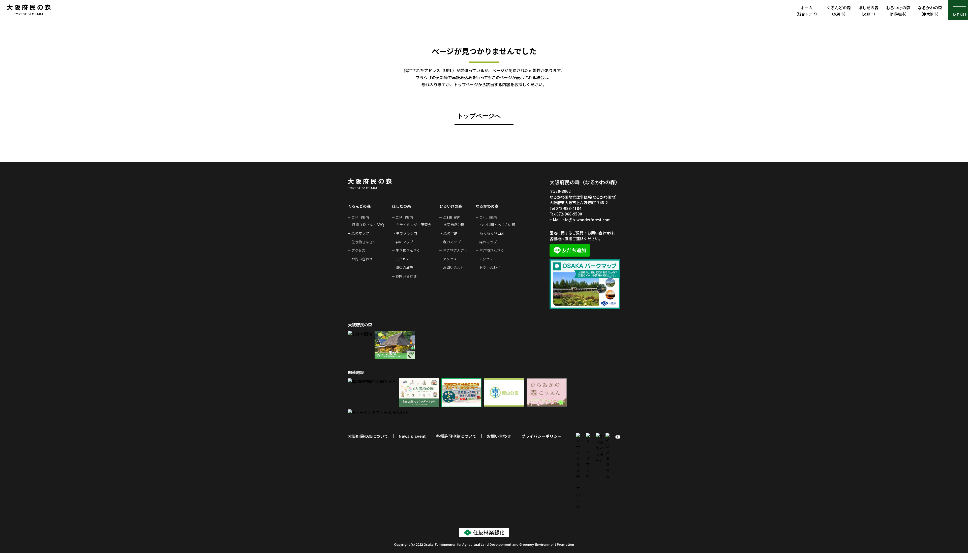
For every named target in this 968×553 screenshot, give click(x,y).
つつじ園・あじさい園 (497, 224)
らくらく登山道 (492, 233)
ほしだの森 (868, 10)
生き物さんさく (363, 241)
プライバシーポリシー (541, 436)
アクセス (358, 250)
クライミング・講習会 (413, 224)
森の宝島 (450, 233)
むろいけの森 (898, 10)
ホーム (806, 10)
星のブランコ (406, 233)
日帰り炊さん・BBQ (368, 224)
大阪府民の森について (368, 436)
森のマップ (360, 233)
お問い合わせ (362, 258)
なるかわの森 (930, 10)
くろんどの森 (839, 10)
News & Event (412, 436)
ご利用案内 (360, 217)
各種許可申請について (456, 436)
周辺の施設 (404, 267)
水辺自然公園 (454, 224)
